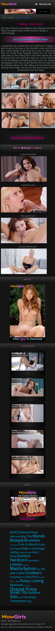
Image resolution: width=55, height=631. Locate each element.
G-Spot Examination (28, 154)
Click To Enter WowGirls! (27, 137)
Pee (23, 577)
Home (5, 18)
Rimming (26, 586)
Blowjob (17, 540)
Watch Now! (27, 518)
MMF (39, 569)
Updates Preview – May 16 (23, 458)
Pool (29, 577)
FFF (30, 549)
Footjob (21, 552)
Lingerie (26, 565)
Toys (29, 601)
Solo (14, 596)
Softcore (34, 593)
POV (35, 577)
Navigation (45, 4)
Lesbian (16, 564)
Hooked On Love (28, 185)
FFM (34, 548)
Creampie (14, 545)
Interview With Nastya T (28, 247)
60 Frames (21, 532)
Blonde (39, 536)
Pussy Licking (32, 581)
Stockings (29, 597)
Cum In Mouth (28, 544)
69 (30, 532)
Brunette (32, 540)
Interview (32, 560)
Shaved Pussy (23, 589)
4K (11, 532)
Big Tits (26, 536)
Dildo (24, 548)
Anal (35, 532)
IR (38, 561)
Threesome (18, 601)
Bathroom (15, 536)
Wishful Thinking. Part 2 (22, 407)
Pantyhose (16, 577)
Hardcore (18, 560)
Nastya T (11, 18)
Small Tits (19, 592)
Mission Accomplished (21, 381)
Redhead (16, 585)
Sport (20, 597)
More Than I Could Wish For (24, 355)
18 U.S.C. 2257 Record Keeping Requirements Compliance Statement (27, 627)
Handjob (23, 556)
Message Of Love (28, 216)
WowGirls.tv (16, 621)
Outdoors (33, 573)
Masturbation (23, 568)
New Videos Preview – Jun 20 (24, 432)
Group (29, 552)
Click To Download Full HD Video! (30, 39)
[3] (27, 341)
